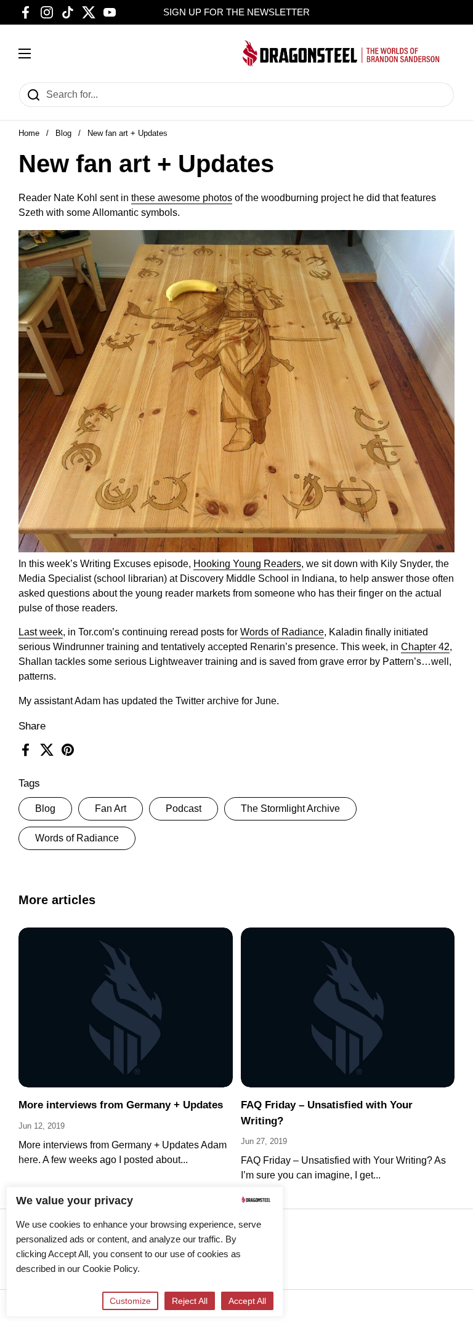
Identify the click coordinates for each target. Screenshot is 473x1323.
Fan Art (110, 808)
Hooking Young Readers (247, 563)
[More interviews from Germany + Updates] (125, 1008)
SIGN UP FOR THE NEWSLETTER (236, 12)
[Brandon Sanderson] (341, 53)
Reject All (190, 1301)
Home (28, 133)
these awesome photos (181, 198)
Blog (63, 133)
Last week (40, 632)
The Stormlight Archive (290, 808)
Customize (130, 1301)
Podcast (183, 808)
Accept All (247, 1301)
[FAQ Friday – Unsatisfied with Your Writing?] (348, 1008)
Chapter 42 (425, 647)
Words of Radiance (77, 838)
